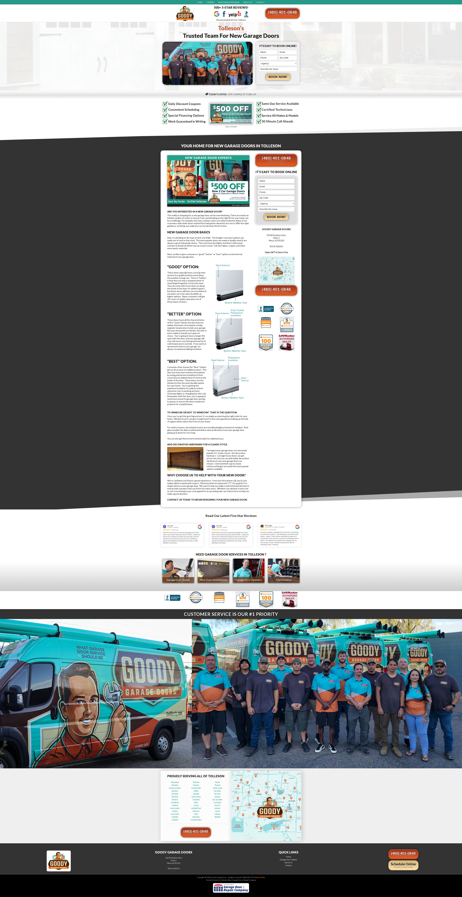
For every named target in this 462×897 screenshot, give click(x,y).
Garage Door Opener (288, 859)
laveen (196, 805)
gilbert (196, 791)
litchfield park (196, 808)
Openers (210, 2)
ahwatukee (175, 782)
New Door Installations (213, 579)
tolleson (217, 814)
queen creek (217, 788)
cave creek (175, 814)
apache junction (175, 788)
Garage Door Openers (249, 579)
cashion (175, 811)
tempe (217, 811)
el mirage (196, 782)
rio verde (217, 791)
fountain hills (196, 788)
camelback (175, 802)
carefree (175, 805)
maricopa (196, 811)
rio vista (217, 794)
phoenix (217, 785)
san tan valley (217, 799)
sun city (217, 805)
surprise (217, 808)
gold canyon (196, 796)
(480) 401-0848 (282, 13)
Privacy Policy (260, 877)
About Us (247, 2)
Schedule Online (403, 865)
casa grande (174, 808)
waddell (217, 817)
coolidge (175, 820)
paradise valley (196, 820)
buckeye (175, 799)
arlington (175, 791)
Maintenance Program (228, 2)
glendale (196, 794)
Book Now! (278, 76)
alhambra (174, 785)
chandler (175, 817)
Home (199, 2)
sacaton (217, 796)
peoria (217, 782)
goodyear (196, 799)
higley (196, 802)
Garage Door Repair (178, 579)
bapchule (175, 796)
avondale (175, 794)
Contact (260, 2)
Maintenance (283, 579)
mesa (196, 814)
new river (196, 817)
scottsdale (217, 802)
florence (196, 785)
